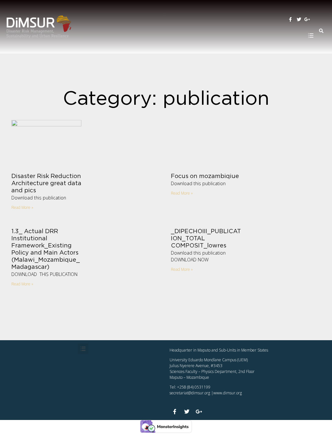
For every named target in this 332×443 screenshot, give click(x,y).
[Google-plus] (307, 19)
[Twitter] (299, 19)
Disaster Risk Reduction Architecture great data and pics (46, 184)
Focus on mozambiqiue (205, 176)
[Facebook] (290, 19)
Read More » (22, 207)
